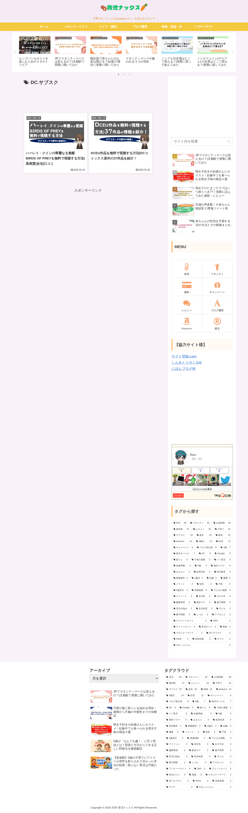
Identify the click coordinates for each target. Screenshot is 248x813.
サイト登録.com (184, 356)
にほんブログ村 (184, 369)
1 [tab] (118, 74)
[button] (229, 141)
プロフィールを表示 (202, 489)
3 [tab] (129, 74)
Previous (15, 52)
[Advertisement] (88, 98)
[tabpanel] (35, 52)
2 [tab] (124, 74)
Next (233, 52)
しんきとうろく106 (187, 362)
